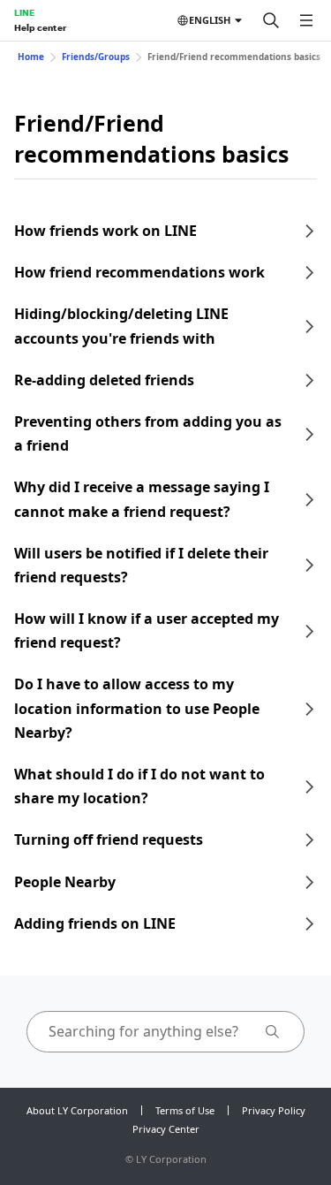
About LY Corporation (77, 1110)
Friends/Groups (96, 56)
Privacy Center (165, 1129)
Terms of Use (184, 1110)
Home (31, 56)
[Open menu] (306, 20)
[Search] (271, 20)
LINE (24, 12)
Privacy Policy (273, 1110)
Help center (40, 27)
